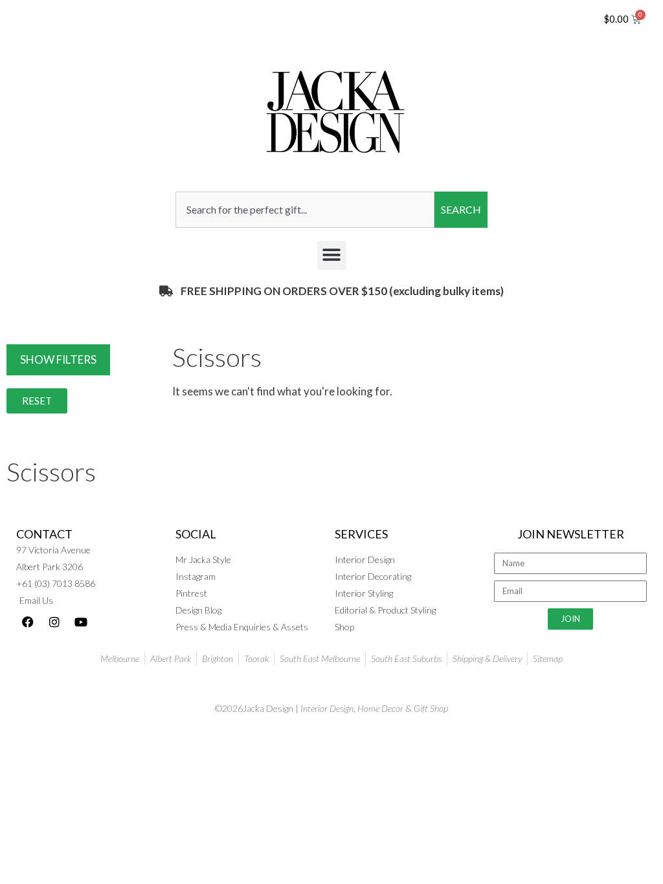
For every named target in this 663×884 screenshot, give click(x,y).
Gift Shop (431, 708)
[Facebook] (27, 622)
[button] (331, 255)
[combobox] (304, 210)
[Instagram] (54, 622)
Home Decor (380, 708)
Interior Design (327, 708)
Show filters (58, 359)
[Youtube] (81, 622)
